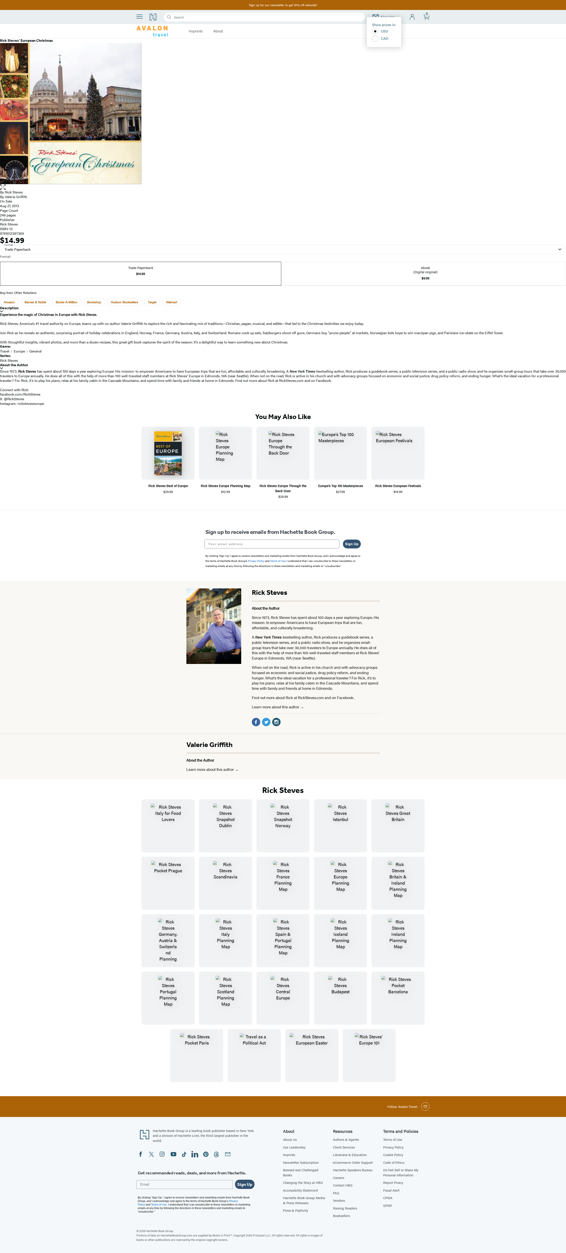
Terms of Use (392, 1139)
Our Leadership (294, 1147)
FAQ (336, 1192)
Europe (19, 351)
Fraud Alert (391, 1190)
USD (384, 31)
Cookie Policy (393, 1154)
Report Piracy (393, 1182)
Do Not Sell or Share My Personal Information (400, 1172)
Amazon (9, 302)
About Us (290, 1139)
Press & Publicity (295, 1210)
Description (9, 308)
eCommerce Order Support (353, 1162)
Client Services (344, 1147)
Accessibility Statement (300, 1190)
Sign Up (352, 544)
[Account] (412, 17)
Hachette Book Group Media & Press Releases (304, 1200)
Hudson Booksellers (124, 302)
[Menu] (139, 17)
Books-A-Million (66, 302)
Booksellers (341, 1215)
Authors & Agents (346, 1139)
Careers (338, 1177)
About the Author (14, 365)
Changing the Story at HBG (303, 1182)
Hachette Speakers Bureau (352, 1170)
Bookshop (94, 302)
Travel (4, 351)
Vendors (339, 1200)
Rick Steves (14, 192)
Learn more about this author (276, 706)
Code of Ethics (393, 1162)
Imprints (196, 31)
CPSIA (387, 1197)
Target (152, 302)
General (35, 351)
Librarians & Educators (350, 1154)
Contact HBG (342, 1185)
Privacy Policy (393, 1147)
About (218, 31)
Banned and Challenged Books (300, 1172)
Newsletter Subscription (301, 1162)
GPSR (387, 1205)
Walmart (171, 302)
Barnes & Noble (35, 302)
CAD (384, 38)
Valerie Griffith (209, 744)
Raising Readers (345, 1208)
